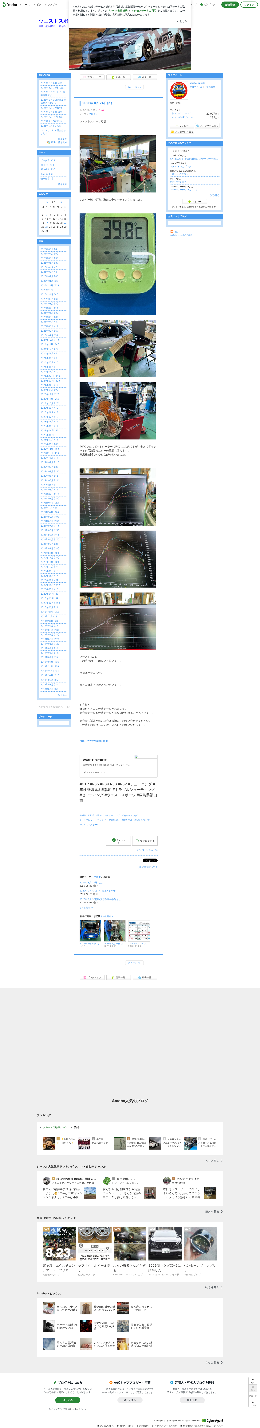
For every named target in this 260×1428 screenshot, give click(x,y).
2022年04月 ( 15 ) (50, 484)
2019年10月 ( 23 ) (50, 621)
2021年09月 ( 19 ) (50, 516)
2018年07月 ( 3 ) (49, 689)
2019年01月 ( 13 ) (50, 661)
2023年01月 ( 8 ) (49, 444)
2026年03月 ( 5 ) (49, 271)
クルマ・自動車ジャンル (181, 117)
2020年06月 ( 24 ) (50, 584)
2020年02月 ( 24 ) (50, 602)
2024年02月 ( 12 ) (50, 385)
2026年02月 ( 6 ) (49, 276)
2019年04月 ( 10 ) (50, 648)
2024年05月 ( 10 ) (50, 371)
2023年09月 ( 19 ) (50, 407)
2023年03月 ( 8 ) (49, 435)
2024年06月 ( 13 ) (50, 367)
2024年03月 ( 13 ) (50, 380)
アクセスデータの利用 (165, 1425)
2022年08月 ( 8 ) (49, 466)
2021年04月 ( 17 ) (50, 539)
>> (61, 201)
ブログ (92, 113)
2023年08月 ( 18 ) (50, 412)
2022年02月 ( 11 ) (50, 494)
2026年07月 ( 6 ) (49, 253)
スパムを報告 (107, 1425)
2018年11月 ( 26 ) (50, 671)
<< (46, 201)
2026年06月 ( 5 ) (49, 258)
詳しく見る (130, 1400)
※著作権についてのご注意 (181, 235)
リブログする (147, 840)
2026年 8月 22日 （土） (92, 882)
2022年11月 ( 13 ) (50, 453)
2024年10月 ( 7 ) (49, 348)
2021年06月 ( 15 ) (50, 530)
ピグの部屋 (209, 87)
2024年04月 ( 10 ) (50, 376)
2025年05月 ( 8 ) (49, 317)
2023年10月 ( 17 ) (50, 403)
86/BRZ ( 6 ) (47, 173)
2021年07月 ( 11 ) (50, 525)
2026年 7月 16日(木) (51, 121)
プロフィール (196, 87)
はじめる (68, 1400)
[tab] (56, 1127)
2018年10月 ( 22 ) (50, 675)
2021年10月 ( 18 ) (50, 512)
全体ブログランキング (180, 113)
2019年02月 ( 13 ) (50, 657)
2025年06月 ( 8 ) (49, 312)
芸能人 (77, 1127)
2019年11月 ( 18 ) (49, 616)
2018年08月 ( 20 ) (50, 684)
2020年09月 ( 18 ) (50, 571)
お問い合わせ (126, 1425)
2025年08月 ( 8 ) (49, 303)
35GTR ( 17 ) (47, 165)
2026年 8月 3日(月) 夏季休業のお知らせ (100, 899)
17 (46, 222)
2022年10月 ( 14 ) (50, 457)
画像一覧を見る (59, 142)
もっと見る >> (86, 907)
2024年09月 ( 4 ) (49, 353)
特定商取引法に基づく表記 (197, 1425)
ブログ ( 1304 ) (48, 160)
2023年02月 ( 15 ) (50, 439)
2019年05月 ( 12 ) (50, 643)
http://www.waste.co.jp (94, 740)
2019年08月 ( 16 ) (50, 630)
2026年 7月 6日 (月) (51, 125)
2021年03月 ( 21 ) (50, 543)
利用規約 (143, 1425)
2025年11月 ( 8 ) (49, 290)
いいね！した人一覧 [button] (147, 849)
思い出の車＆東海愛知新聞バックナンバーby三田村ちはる (194, 158)
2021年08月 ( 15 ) (50, 521)
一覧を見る (213, 195)
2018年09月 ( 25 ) (50, 679)
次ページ (134, 87)
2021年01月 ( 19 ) (50, 553)
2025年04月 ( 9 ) (49, 321)
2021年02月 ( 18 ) (50, 548)
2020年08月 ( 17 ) (50, 575)
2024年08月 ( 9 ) (49, 358)
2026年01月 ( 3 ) (49, 280)
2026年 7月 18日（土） (53, 116)
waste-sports (197, 83)
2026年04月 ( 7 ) (49, 267)
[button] (252, 1403)
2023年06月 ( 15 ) (50, 421)
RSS (176, 231)
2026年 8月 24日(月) (97, 103)
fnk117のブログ (178, 181)
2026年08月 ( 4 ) (49, 249)
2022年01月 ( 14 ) (50, 498)
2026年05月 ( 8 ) (49, 262)
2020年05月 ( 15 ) (50, 589)
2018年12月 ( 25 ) (50, 666)
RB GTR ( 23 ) (48, 169)
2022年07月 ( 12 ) (50, 471)
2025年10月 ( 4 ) (49, 294)
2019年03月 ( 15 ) (50, 652)
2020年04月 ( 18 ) (50, 593)
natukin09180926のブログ (184, 189)
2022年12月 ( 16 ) (50, 448)
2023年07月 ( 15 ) (50, 416)
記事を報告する (150, 866)
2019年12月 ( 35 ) (50, 611)
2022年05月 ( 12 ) (50, 480)
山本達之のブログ (179, 174)
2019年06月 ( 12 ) (50, 639)
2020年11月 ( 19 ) (50, 561)
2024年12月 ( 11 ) (50, 339)
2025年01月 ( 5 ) (49, 335)
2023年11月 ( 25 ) (50, 398)
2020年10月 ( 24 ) (50, 566)
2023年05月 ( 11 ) (50, 426)
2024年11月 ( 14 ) (50, 344)
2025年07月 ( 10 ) (50, 308)
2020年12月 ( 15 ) (50, 557)
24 (46, 226)
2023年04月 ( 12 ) (50, 430)
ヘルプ (219, 1425)
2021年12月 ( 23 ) (50, 503)
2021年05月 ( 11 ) (50, 534)
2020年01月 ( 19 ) (50, 607)
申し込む (192, 1400)
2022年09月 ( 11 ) (50, 462)
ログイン (249, 4)
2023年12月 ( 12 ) (50, 394)
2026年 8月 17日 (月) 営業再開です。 (99, 890)
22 (65, 222)
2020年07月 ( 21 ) (50, 580)
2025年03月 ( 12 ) (50, 326)
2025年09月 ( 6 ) (49, 298)
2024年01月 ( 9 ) (49, 389)
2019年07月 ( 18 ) (50, 634)
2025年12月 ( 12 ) (50, 285)
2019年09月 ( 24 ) (50, 625)
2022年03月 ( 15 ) (50, 489)
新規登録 (230, 4)
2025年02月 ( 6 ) (49, 330)
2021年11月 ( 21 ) (49, 507)
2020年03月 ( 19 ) (50, 598)
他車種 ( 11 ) (47, 178)
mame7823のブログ (180, 166)
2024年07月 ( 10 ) (50, 362)
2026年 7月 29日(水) (51, 107)
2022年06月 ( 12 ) (50, 475)
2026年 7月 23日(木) (51, 112)
